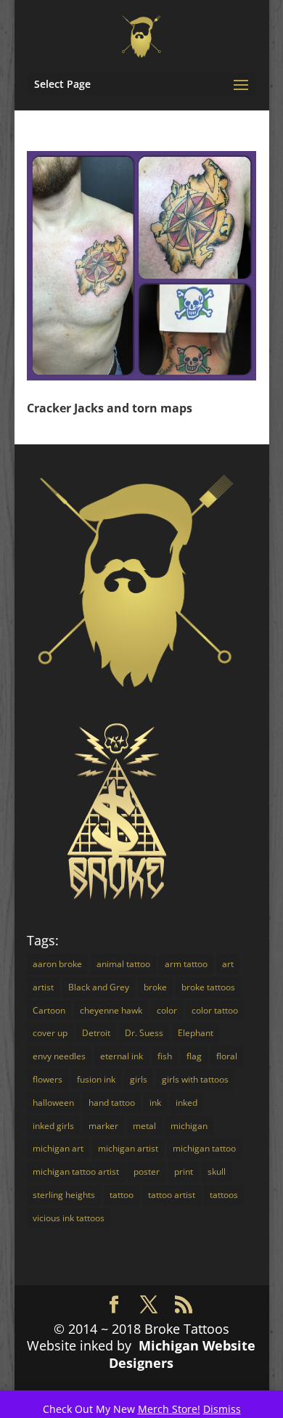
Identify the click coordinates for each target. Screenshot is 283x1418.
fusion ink (96, 1079)
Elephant (195, 1033)
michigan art (58, 1148)
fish (164, 1056)
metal (144, 1126)
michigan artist (128, 1148)
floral (226, 1056)
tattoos (224, 1195)
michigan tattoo (204, 1148)
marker (103, 1126)
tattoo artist (171, 1195)
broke (155, 987)
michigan (189, 1126)
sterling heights (64, 1195)
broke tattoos (208, 987)
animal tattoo (123, 964)
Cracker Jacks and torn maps (109, 408)
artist (43, 987)
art (228, 964)
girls (138, 1079)
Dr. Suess (144, 1033)
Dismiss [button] (222, 1409)
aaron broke (57, 964)
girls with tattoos (195, 1079)
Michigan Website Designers (182, 1354)
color (167, 1010)
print (183, 1171)
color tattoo (215, 1010)
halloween (53, 1102)
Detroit (96, 1033)
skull (217, 1171)
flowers (47, 1079)
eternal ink (121, 1056)
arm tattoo (186, 964)
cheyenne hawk (111, 1010)
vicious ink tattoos (68, 1218)
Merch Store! (169, 1409)
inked (186, 1102)
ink (155, 1102)
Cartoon (49, 1010)
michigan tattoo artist (76, 1171)
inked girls (53, 1126)
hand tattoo (112, 1102)
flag (194, 1056)
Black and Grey (98, 987)
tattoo (122, 1195)
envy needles (59, 1056)
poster (147, 1171)
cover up (50, 1033)
